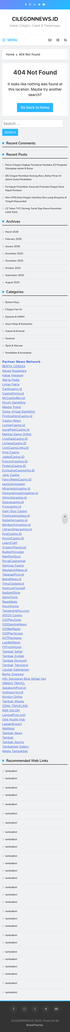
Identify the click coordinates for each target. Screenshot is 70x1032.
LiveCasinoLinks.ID (15, 448)
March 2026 (11, 232)
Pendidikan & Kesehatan (18, 353)
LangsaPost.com (14, 715)
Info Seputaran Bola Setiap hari (24, 679)
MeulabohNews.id (14, 570)
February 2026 (13, 239)
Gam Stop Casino (14, 511)
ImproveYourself (13, 588)
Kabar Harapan (12, 375)
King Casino (10, 452)
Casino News (11, 420)
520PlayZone (11, 620)
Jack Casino (11, 475)
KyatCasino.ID (12, 534)
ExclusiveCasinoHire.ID (18, 470)
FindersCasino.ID (14, 466)
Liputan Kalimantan (15, 669)
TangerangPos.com (15, 611)
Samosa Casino (13, 565)
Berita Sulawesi (13, 674)
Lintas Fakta (10, 384)
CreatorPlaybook (14, 547)
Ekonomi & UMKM (14, 316)
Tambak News (12, 733)
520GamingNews (14, 624)
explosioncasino (13, 484)
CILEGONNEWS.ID (35, 19)
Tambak (7, 737)
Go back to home (35, 107)
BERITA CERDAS (13, 366)
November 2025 (14, 260)
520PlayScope (12, 633)
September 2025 (14, 275)
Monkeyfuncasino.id (16, 525)
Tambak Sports (13, 742)
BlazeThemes (34, 1025)
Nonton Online (12, 697)
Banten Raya (12, 302)
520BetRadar (11, 629)
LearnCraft (9, 543)
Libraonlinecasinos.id (17, 529)
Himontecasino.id (14, 497)
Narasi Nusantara (14, 371)
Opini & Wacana (14, 345)
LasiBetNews (11, 642)
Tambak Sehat (12, 651)
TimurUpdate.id (13, 583)
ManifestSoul (11, 556)
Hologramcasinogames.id (20, 493)
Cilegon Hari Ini (13, 309)
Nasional (10, 338)
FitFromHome (11, 647)
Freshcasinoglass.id (16, 516)
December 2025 (14, 253)
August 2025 (12, 282)
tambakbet (11, 771)
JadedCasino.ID (13, 457)
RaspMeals (9, 602)
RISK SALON (11, 710)
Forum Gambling (13, 402)
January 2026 (12, 246)
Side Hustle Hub (13, 719)
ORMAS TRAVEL (13, 683)
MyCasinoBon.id (13, 398)
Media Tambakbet (15, 751)
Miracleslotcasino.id (16, 488)
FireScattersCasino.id (17, 416)
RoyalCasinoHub (14, 561)
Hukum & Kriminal (15, 331)
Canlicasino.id (12, 389)
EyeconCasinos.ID (15, 461)
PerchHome (10, 606)
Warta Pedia (10, 380)
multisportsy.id (12, 692)
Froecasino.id (11, 506)
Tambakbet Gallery (15, 746)
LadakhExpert (12, 724)
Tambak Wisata (13, 701)
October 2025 (13, 268)
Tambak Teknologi (15, 665)
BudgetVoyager (13, 552)
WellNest (8, 728)
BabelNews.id (11, 579)
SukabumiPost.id (14, 688)
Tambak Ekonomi (14, 660)
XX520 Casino (12, 615)
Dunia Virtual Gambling (18, 411)
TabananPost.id (13, 574)
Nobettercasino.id (14, 520)
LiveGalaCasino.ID (15, 439)
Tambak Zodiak (13, 656)
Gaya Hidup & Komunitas (18, 324)
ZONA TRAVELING (15, 706)
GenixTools (10, 597)
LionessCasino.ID (14, 443)
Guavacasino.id (13, 502)
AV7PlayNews (12, 638)
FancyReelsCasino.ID (17, 479)
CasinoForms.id (13, 393)
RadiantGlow (11, 592)
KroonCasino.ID (13, 538)
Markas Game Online (16, 434)
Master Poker (11, 407)
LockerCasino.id (13, 425)
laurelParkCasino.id (15, 429)
